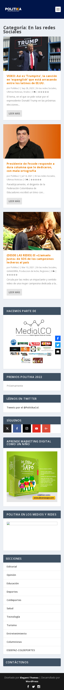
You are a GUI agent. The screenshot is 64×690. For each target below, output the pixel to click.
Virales (26, 91)
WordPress (32, 681)
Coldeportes (14, 600)
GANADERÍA (12, 271)
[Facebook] (17, 428)
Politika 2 (15, 88)
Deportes (12, 591)
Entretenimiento (17, 633)
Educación (13, 583)
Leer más (14, 113)
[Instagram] (27, 428)
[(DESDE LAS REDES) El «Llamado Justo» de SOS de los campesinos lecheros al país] (32, 231)
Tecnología (13, 616)
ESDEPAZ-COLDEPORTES (21, 650)
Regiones (44, 271)
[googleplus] (46, 428)
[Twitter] (58, 345)
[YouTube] (36, 428)
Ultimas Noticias (14, 91)
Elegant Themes (29, 677)
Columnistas (14, 641)
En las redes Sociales (46, 88)
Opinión (11, 574)
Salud (10, 608)
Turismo (12, 625)
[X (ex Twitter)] (7, 428)
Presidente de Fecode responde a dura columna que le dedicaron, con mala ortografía (31, 167)
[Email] (58, 351)
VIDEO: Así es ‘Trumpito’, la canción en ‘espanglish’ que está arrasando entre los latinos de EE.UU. (32, 79)
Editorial (12, 566)
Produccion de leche (29, 271)
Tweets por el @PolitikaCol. (23, 407)
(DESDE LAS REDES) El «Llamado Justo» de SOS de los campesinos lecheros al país (30, 258)
